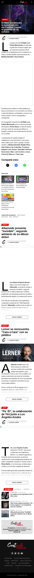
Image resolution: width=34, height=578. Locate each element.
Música (16, 217)
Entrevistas (9, 565)
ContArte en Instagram (23, 565)
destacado (21, 215)
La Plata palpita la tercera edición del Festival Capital (21, 185)
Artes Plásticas (25, 560)
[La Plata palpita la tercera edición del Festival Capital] (22, 179)
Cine (8, 563)
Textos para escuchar (22, 558)
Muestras (14, 560)
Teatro (13, 563)
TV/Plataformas (23, 563)
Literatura (8, 558)
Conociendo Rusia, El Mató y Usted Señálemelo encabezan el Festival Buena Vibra (7, 205)
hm (11, 217)
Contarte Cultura (14, 38)
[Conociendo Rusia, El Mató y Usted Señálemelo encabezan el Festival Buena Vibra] (7, 197)
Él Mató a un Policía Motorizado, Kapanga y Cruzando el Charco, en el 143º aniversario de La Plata (7, 187)
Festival (5, 217)
